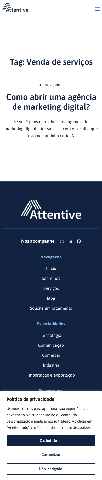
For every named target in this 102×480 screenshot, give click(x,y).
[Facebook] (79, 241)
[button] (97, 9)
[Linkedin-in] (70, 241)
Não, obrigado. (51, 469)
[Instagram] (62, 241)
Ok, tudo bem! (51, 440)
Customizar (51, 455)
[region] (51, 435)
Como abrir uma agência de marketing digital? (51, 102)
